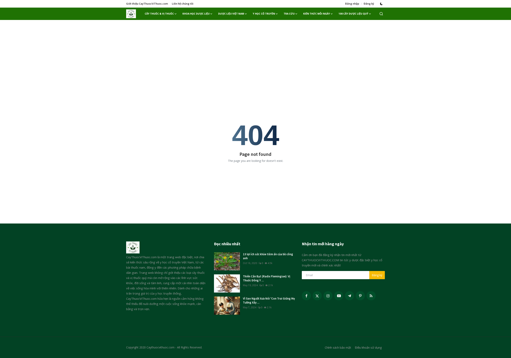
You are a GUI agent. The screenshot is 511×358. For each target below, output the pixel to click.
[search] (381, 13)
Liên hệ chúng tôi (182, 3)
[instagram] (328, 295)
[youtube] (338, 295)
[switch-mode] (381, 3)
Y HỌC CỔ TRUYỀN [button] (264, 13)
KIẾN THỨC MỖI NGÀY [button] (316, 13)
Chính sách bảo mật (338, 347)
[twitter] (317, 295)
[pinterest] (360, 295)
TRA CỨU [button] (289, 13)
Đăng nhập (352, 3)
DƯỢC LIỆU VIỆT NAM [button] (231, 13)
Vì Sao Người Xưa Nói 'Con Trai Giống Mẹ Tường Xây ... (269, 300)
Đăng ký (369, 3)
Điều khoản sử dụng (368, 347)
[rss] (371, 295)
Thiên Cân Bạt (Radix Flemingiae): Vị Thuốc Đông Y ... (266, 278)
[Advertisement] (255, 52)
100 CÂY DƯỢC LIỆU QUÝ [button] (353, 13)
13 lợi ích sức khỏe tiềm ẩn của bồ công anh (268, 256)
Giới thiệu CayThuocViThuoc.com (147, 3)
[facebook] (306, 295)
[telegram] (349, 295)
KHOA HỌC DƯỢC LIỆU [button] (196, 13)
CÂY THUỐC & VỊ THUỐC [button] (159, 13)
